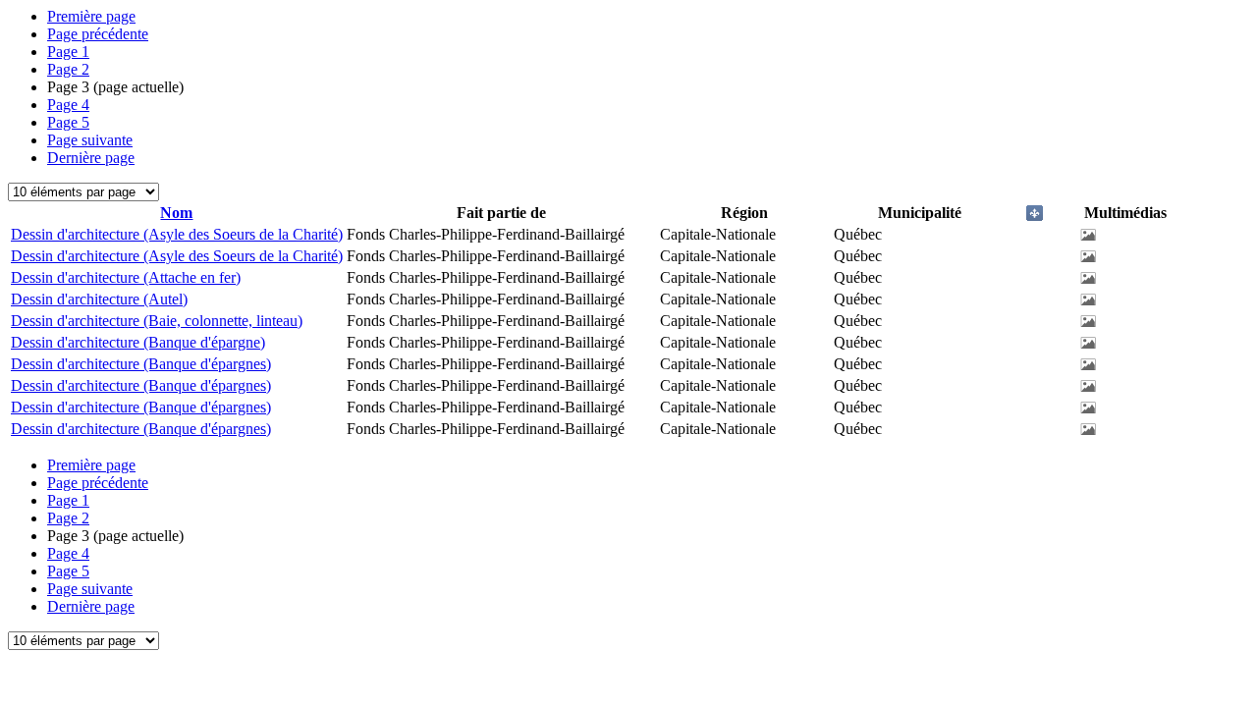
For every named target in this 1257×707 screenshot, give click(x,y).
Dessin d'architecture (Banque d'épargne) (138, 342)
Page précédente (97, 34)
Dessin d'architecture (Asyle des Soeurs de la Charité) (177, 234)
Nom (176, 212)
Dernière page (91, 157)
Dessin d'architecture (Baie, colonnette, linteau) (156, 320)
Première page (91, 16)
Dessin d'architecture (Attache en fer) (126, 277)
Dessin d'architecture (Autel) (99, 299)
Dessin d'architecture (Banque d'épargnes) (141, 363)
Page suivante (90, 140)
